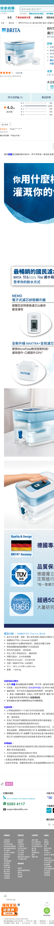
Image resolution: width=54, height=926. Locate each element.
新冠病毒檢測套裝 (10, 848)
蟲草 (45, 846)
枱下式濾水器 (36, 844)
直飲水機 (35, 840)
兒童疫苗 (21, 840)
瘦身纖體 (47, 864)
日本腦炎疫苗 (22, 859)
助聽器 (20, 876)
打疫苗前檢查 (8, 844)
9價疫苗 (20, 842)
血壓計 (20, 868)
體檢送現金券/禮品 (36, 13)
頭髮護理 (47, 873)
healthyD (43, 923)
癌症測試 (7, 863)
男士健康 (7, 850)
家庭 (35, 923)
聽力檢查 (7, 871)
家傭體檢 (7, 865)
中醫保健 (7, 873)
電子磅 (20, 874)
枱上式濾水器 (36, 842)
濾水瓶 (34, 850)
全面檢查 (7, 840)
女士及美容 (48, 862)
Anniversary (26, 923)
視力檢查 (7, 869)
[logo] (7, 14)
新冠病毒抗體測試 (10, 846)
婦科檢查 (7, 842)
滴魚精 (46, 850)
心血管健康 (48, 866)
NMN (46, 840)
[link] (9, 899)
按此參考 (49, 690)
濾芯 (33, 854)
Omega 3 (47, 852)
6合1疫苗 (21, 852)
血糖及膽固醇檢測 (24, 870)
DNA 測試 (7, 867)
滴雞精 (46, 842)
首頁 (9, 17)
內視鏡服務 (7, 861)
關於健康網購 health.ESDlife (13, 921)
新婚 (17, 923)
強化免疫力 (48, 858)
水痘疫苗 (21, 854)
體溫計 (20, 872)
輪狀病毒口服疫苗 (24, 857)
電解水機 (35, 857)
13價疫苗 (21, 846)
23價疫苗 (21, 844)
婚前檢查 (7, 854)
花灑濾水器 (35, 852)
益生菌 (46, 844)
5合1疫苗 (21, 850)
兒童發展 (7, 876)
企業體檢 (7, 878)
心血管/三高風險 (9, 852)
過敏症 (6, 859)
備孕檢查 (7, 857)
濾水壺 (9, 783)
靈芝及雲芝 (48, 848)
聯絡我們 (43, 921)
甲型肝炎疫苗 (22, 848)
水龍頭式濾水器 (37, 846)
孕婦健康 (47, 875)
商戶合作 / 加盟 (31, 921)
